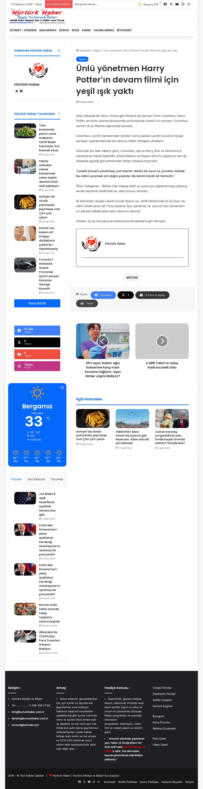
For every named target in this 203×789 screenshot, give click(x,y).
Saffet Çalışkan (162, 700)
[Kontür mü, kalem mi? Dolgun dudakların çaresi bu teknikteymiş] (25, 233)
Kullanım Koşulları (172, 781)
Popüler (16, 479)
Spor (75, 30)
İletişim (189, 781)
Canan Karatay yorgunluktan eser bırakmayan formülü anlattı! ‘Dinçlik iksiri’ (170, 437)
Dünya (64, 30)
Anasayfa (85, 50)
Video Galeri (160, 744)
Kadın (86, 30)
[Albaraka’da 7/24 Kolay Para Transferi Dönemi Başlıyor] (25, 636)
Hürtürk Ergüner (163, 706)
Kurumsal (109, 781)
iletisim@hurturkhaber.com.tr (30, 718)
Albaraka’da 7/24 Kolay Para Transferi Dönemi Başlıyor (49, 640)
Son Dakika (47, 30)
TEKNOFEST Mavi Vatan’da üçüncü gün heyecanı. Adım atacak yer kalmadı (132, 437)
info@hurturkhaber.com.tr (28, 711)
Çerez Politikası (149, 781)
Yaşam (97, 50)
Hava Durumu (161, 722)
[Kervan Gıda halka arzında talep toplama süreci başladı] (25, 609)
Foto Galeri (159, 738)
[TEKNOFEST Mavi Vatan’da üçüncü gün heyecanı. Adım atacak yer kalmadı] (132, 418)
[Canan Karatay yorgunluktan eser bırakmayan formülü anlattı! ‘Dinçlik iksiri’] (172, 418)
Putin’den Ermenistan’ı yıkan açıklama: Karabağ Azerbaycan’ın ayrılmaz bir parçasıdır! (49, 539)
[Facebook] (83, 264)
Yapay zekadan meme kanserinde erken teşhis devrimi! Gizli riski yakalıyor (49, 173)
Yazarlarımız (103, 30)
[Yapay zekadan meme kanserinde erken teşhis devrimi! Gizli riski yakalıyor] (25, 166)
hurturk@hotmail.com (25, 724)
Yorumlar (57, 479)
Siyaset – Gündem (23, 30)
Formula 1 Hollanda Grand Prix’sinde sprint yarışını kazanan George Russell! (49, 274)
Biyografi (124, 30)
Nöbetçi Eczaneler (164, 728)
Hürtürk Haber (27, 84)
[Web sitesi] (16, 91)
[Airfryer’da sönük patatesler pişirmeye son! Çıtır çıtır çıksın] (93, 418)
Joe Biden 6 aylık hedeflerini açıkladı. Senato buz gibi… (47, 504)
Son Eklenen (36, 479)
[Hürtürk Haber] (37, 16)
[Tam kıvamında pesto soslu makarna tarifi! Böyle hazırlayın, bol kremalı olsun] (25, 130)
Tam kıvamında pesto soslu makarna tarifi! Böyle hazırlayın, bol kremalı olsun (49, 137)
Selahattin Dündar (164, 693)
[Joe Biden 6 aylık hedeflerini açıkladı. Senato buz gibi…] (25, 498)
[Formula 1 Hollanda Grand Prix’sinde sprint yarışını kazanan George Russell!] (25, 265)
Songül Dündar (162, 687)
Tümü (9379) (37, 303)
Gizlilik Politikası (127, 781)
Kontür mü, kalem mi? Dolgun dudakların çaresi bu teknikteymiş (48, 238)
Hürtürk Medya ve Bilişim (88, 775)
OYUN (133, 277)
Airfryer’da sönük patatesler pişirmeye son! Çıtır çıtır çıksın (110, 4)
